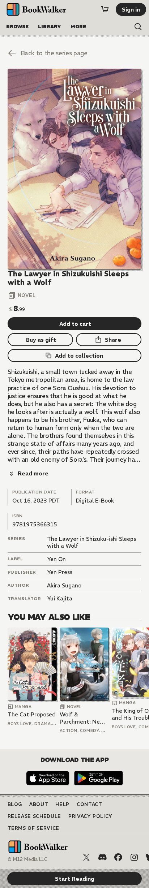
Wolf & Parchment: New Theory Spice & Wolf (82, 718)
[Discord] (102, 857)
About (38, 804)
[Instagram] (134, 857)
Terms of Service (33, 828)
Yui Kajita (59, 598)
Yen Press (59, 572)
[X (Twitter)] (86, 857)
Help (62, 804)
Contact (89, 804)
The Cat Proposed (32, 714)
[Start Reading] (75, 169)
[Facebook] (118, 857)
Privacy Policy (90, 816)
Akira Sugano (64, 585)
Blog (15, 804)
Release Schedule (34, 816)
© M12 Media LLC (27, 859)
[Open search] (138, 27)
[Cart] (105, 9)
